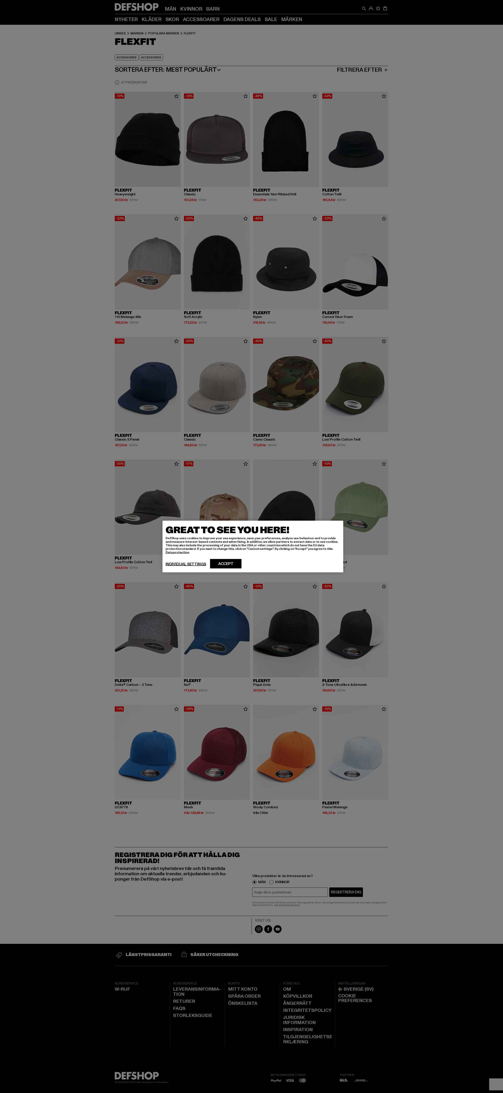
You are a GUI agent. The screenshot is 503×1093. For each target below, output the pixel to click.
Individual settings (186, 564)
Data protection (177, 552)
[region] (252, 546)
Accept (225, 564)
